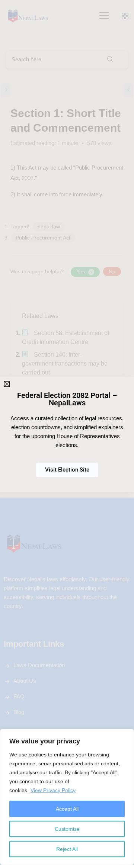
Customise (67, 829)
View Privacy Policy (53, 790)
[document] (67, 432)
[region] (67, 797)
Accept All (67, 809)
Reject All (67, 849)
